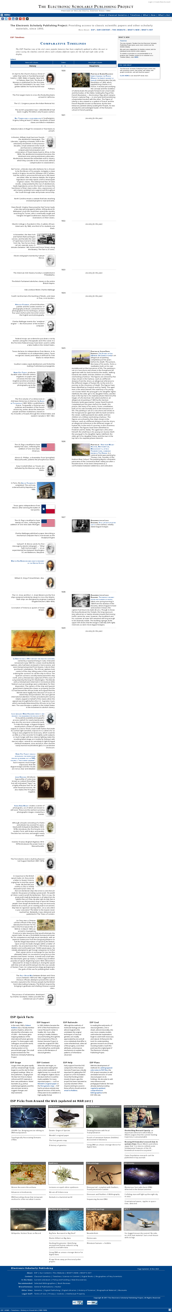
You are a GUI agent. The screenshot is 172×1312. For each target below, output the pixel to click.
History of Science (87, 1290)
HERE (136, 57)
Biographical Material (107, 1290)
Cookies (61, 1294)
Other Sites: (27, 1290)
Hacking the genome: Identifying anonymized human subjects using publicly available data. (63, 1245)
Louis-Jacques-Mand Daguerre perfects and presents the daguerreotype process (28, 715)
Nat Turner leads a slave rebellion (28, 118)
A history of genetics (58, 1145)
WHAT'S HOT (147, 30)
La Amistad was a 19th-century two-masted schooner (33, 658)
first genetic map (47, 1086)
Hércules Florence (22, 304)
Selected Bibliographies (45, 1283)
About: (30, 1273)
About (102, 15)
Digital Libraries (69, 1290)
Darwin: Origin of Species (59, 1130)
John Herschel (20, 777)
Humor (58, 1287)
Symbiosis (53, 1163)
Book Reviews (64, 1283)
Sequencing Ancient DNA (97, 1199)
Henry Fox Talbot (20, 372)
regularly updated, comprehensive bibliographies (98, 1090)
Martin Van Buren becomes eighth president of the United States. (27, 562)
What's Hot (164, 15)
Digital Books (88, 1276)
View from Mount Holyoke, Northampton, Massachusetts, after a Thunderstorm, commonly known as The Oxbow (102, 448)
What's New (149, 15)
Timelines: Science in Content (66, 1276)
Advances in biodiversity (21, 1192)
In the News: (27, 1280)
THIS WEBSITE (119, 30)
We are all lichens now (58, 1192)
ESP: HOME (5, 1310)
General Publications (44, 1287)
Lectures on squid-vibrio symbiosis (63, 1187)
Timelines (135, 15)
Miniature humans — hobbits (99, 1243)
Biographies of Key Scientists (109, 1276)
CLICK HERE (124, 75)
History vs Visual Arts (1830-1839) (34, 1310)
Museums (122, 1290)
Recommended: (25, 1283)
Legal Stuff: (27, 1294)
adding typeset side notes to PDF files (101, 1069)
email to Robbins (70, 1090)
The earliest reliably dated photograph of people (102, 598)
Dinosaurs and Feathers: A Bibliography (103, 1194)
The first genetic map (58, 1140)
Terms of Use (40, 1294)
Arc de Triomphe (27, 483)
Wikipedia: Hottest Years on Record (26, 1233)
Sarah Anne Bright (21, 805)
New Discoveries (79, 1280)
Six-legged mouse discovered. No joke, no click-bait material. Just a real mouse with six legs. (141, 1235)
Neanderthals (92, 1233)
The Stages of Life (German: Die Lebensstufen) (102, 354)
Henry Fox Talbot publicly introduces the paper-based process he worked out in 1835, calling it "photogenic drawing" (23, 757)
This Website (59, 1273)
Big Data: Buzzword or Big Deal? (62, 1233)
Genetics (38, 1290)
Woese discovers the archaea (23, 1187)
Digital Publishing (52, 1290)
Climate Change (18, 1209)
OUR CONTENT (103, 30)
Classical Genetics (118, 15)
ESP (93, 30)
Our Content (45, 1273)
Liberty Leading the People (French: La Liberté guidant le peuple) (102, 78)
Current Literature (42, 1280)
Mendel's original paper (47, 1083)
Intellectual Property (75, 1294)
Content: (29, 1276)
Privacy (51, 1294)
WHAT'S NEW (134, 30)
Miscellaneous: (26, 1287)
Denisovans (92, 1238)
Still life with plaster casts (103, 523)
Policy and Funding (61, 1280)
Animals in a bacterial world (60, 1197)
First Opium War (26, 975)
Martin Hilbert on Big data (60, 1238)
